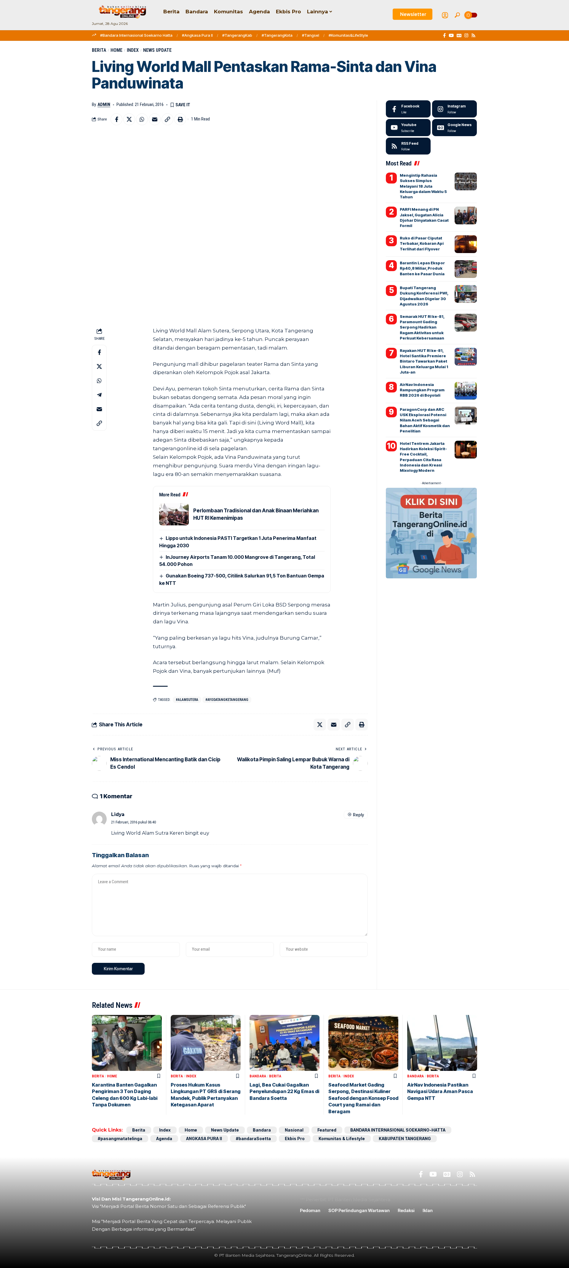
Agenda (164, 1138)
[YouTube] (451, 35)
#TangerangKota (277, 35)
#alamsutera (187, 700)
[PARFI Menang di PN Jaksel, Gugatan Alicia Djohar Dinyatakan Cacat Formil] (466, 215)
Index (133, 50)
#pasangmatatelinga (120, 1138)
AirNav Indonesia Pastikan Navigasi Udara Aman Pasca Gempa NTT (440, 1091)
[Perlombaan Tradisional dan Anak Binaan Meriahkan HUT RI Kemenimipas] (174, 514)
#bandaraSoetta (253, 1138)
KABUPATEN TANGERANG (405, 1138)
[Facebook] (444, 35)
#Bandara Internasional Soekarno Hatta (136, 35)
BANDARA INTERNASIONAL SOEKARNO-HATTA (397, 1129)
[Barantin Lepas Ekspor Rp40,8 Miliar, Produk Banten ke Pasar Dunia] (466, 269)
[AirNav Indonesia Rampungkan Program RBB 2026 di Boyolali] (466, 391)
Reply (358, 814)
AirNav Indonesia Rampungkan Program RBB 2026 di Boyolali (422, 390)
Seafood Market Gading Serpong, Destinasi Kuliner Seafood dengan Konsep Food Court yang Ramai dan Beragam (363, 1098)
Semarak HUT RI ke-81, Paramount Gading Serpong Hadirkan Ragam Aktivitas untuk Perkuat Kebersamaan (422, 327)
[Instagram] (466, 35)
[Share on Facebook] (116, 119)
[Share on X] (129, 119)
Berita (99, 50)
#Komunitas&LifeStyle (348, 35)
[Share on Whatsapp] (142, 119)
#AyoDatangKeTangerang (226, 700)
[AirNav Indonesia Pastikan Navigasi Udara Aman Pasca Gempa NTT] (442, 1043)
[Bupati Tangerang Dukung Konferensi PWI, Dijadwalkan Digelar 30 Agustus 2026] (466, 294)
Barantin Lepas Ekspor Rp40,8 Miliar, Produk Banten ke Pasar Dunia (422, 268)
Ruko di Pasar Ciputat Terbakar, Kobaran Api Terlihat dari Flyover (422, 243)
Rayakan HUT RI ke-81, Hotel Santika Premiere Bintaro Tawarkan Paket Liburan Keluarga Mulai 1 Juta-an (424, 361)
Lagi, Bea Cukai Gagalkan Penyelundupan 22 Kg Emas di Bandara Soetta (284, 1091)
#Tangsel (310, 35)
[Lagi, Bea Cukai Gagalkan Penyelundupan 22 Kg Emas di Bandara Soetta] (284, 1043)
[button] (457, 15)
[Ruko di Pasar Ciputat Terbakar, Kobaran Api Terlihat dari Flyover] (466, 244)
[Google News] (459, 35)
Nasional (294, 1129)
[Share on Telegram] (99, 395)
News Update (157, 50)
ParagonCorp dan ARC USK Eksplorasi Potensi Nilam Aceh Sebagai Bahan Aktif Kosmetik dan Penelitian (425, 420)
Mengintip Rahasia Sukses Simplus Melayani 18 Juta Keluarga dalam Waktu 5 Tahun (423, 186)
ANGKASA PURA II (204, 1138)
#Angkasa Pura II (197, 35)
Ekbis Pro (295, 1138)
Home (116, 50)
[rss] (408, 146)
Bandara (258, 1076)
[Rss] (473, 35)
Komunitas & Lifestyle (342, 1138)
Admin (104, 104)
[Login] (445, 15)
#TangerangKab (237, 35)
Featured (326, 1129)
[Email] (155, 119)
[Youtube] (408, 127)
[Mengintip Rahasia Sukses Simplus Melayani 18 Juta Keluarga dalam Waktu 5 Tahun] (466, 181)
